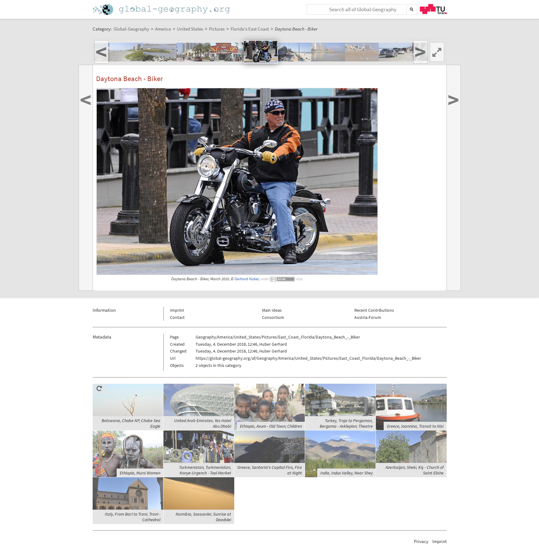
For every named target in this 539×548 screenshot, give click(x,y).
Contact (177, 317)
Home (162, 9)
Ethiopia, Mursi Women (140, 473)
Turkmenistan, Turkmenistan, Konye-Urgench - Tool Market (205, 470)
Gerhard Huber (247, 278)
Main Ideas (272, 310)
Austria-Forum (367, 317)
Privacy (421, 541)
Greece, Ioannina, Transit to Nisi (415, 426)
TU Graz (433, 9)
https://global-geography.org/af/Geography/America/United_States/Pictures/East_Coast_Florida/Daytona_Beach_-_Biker (308, 358)
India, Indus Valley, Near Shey (346, 473)
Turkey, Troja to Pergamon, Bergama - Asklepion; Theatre (346, 423)
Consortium (273, 317)
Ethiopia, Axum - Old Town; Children (271, 426)
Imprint (177, 310)
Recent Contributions (374, 310)
